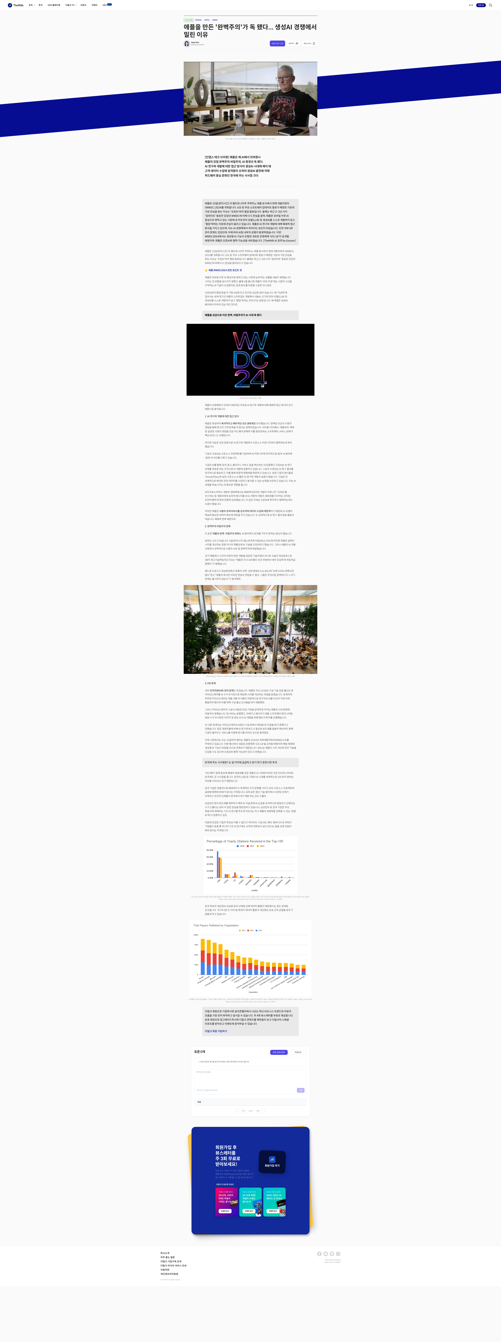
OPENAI (198, 20)
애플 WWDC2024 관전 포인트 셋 (225, 270)
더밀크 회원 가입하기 (216, 1031)
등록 (300, 1090)
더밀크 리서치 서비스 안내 (173, 1265)
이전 (243, 1111)
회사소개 (164, 1253)
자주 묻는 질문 (167, 1257)
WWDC (215, 20)
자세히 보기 (225, 1211)
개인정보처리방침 (169, 1274)
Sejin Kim (195, 42)
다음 (258, 1111)
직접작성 (298, 1052)
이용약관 (164, 1269)
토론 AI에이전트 (279, 1052)
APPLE (207, 20)
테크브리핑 (189, 20)
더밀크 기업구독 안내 (170, 1261)
